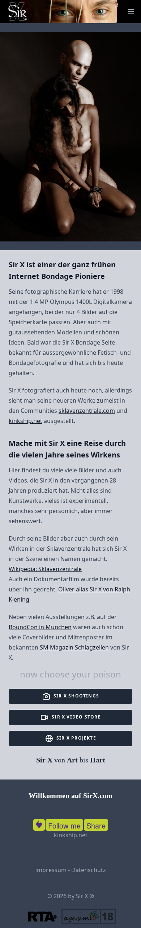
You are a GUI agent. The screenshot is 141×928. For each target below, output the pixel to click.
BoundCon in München (40, 627)
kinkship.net (25, 421)
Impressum (51, 870)
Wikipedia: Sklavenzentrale (45, 569)
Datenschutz (88, 870)
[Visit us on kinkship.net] (39, 823)
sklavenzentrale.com (87, 411)
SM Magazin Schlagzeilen (74, 647)
